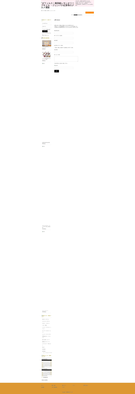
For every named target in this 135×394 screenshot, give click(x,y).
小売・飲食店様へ (55, 387)
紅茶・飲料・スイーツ (46, 339)
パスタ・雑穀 (44, 325)
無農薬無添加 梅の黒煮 (46, 142)
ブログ (63, 387)
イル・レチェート (45, 310)
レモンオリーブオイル (46, 321)
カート (74, 385)
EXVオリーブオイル (45, 319)
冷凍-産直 (43, 349)
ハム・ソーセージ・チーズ (47, 352)
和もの (43, 347)
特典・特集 (53, 385)
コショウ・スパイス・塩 (46, 334)
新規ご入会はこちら (45, 35)
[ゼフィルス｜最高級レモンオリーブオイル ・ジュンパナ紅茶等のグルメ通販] (58, 7)
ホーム (42, 385)
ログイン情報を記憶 (46, 29)
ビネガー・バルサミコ (46, 323)
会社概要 (42, 387)
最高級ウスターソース (46, 341)
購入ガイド (64, 385)
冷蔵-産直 (43, 351)
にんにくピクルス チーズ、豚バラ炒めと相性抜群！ (46, 226)
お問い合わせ (85, 385)
